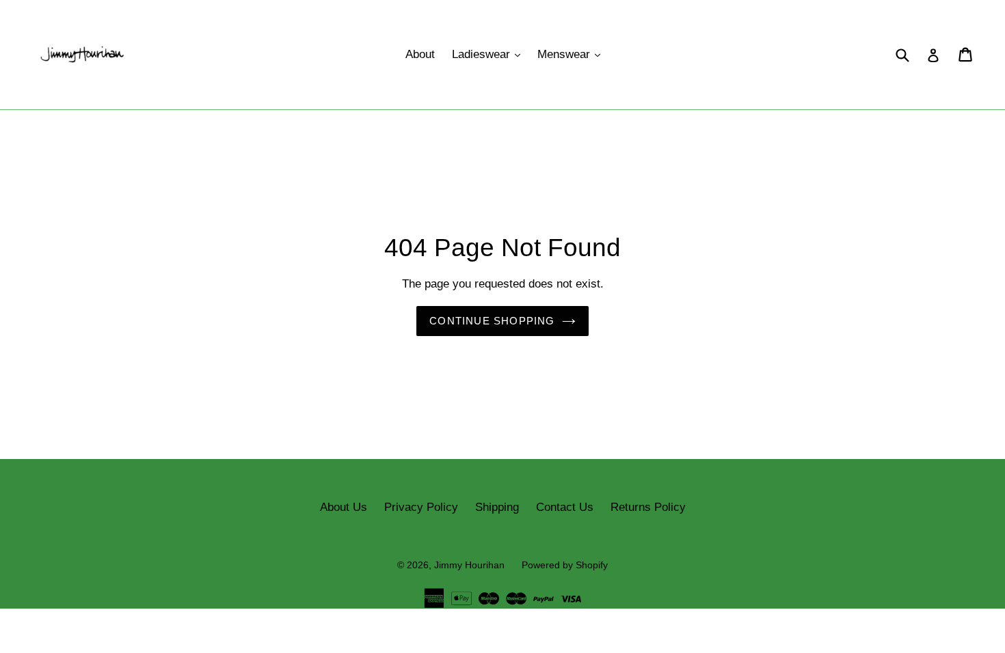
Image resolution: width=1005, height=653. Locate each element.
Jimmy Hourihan (469, 564)
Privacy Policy (421, 507)
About (420, 54)
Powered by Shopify (565, 564)
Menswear (572, 54)
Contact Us (564, 507)
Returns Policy (648, 507)
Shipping (497, 507)
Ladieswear (489, 54)
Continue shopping (491, 320)
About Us (343, 507)
